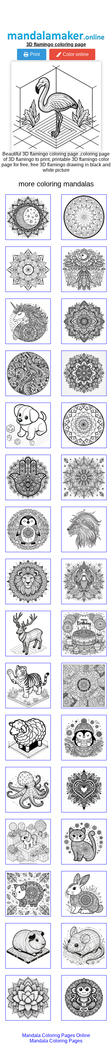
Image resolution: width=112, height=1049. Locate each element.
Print (35, 54)
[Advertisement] (56, 15)
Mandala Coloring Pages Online (56, 1035)
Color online (76, 54)
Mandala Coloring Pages (56, 1040)
